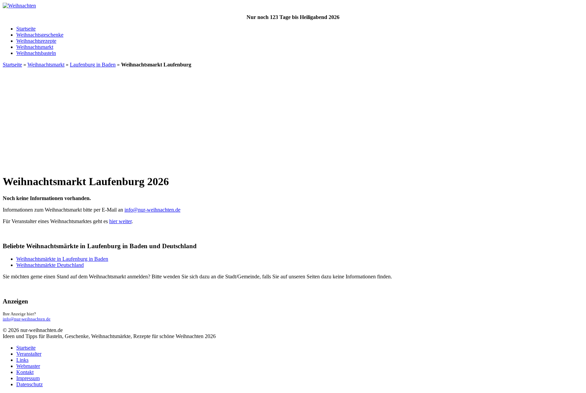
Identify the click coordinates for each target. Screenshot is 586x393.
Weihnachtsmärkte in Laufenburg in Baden (62, 259)
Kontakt (25, 372)
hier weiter (120, 221)
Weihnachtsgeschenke (39, 35)
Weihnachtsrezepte (36, 41)
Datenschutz (29, 384)
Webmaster (28, 366)
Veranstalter (28, 354)
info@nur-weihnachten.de (152, 210)
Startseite (26, 29)
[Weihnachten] (19, 5)
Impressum (28, 378)
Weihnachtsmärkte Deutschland (50, 265)
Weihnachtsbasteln (36, 53)
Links (22, 360)
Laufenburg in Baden (93, 64)
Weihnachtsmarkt (34, 47)
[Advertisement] (293, 120)
